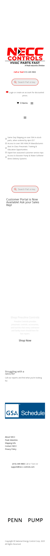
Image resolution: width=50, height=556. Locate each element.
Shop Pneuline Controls (25, 317)
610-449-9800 (30, 72)
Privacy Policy (10, 449)
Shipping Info (10, 443)
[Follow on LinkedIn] (22, 474)
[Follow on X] (12, 474)
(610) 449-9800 (18, 464)
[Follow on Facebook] (7, 474)
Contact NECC (11, 446)
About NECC (10, 437)
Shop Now (25, 340)
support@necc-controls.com (22, 467)
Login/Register (33, 295)
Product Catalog (17, 295)
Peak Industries (11, 440)
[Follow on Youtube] (17, 474)
